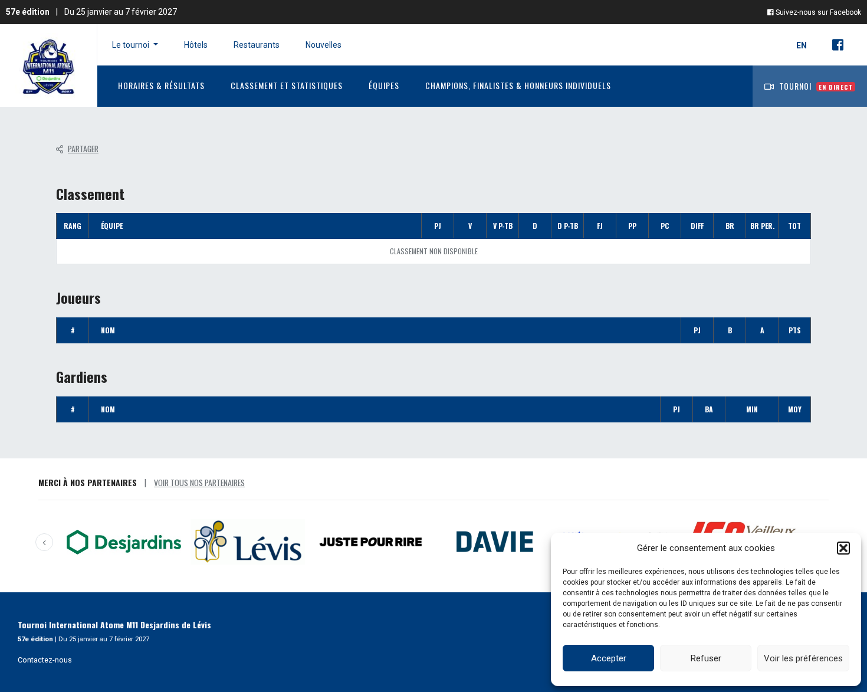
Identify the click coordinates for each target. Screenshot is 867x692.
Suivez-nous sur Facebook (817, 12)
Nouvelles (323, 45)
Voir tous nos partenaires (199, 482)
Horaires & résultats (161, 85)
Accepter (608, 658)
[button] (843, 548)
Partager (83, 148)
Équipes (384, 85)
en (802, 45)
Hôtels (196, 45)
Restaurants (257, 45)
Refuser (706, 658)
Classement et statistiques (287, 85)
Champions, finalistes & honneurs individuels (518, 85)
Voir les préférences (803, 658)
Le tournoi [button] (131, 45)
